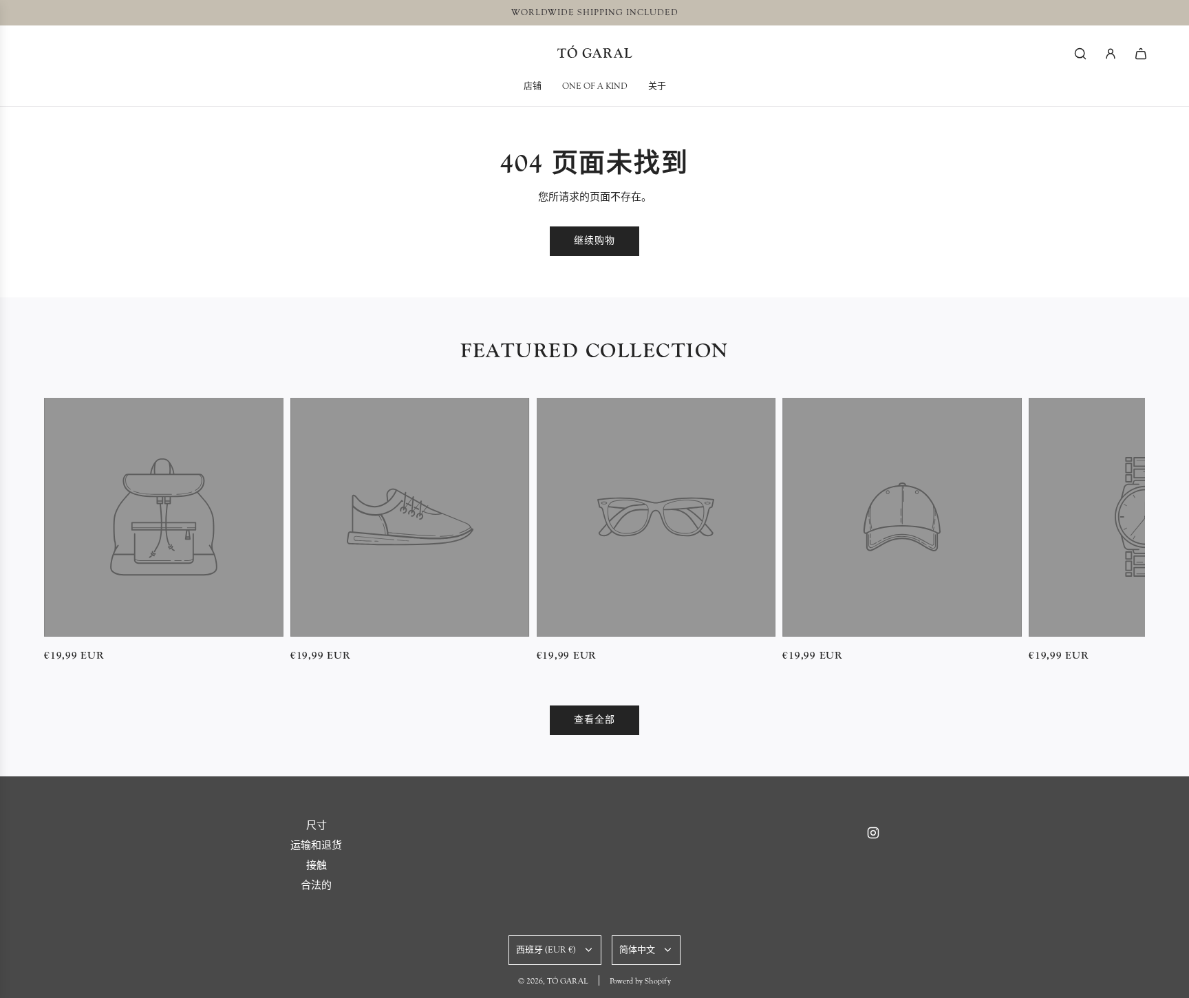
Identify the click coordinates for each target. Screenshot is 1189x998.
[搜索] (1080, 54)
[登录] (1110, 54)
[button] (59, 531)
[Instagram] (873, 833)
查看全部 (594, 719)
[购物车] (1141, 54)
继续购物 (594, 240)
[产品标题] (163, 517)
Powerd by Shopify (640, 981)
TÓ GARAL (594, 53)
